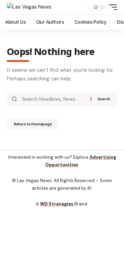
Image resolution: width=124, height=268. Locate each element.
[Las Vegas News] (29, 7)
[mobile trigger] (111, 7)
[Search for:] (54, 99)
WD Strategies (56, 204)
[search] (81, 7)
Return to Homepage (33, 123)
